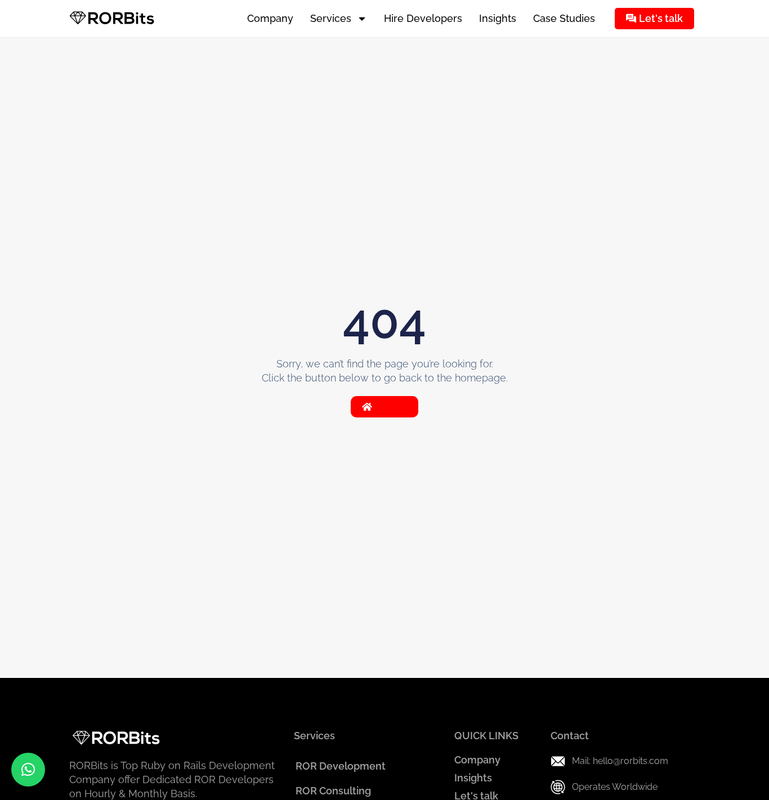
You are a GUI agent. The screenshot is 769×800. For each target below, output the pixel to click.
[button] (28, 769)
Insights (497, 18)
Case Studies (564, 18)
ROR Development (341, 766)
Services (330, 18)
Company (270, 18)
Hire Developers (423, 18)
